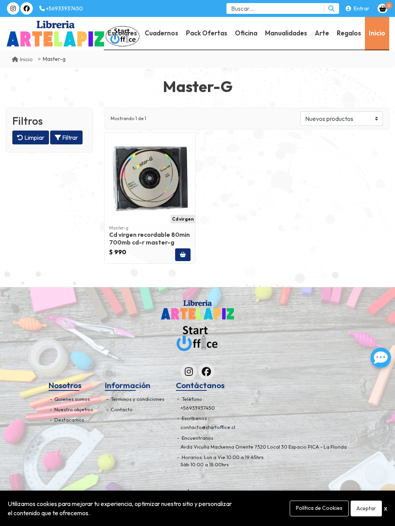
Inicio (377, 33)
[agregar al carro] (183, 254)
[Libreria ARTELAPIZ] (27, 33)
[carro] (383, 8)
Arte (322, 33)
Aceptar (366, 508)
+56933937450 (64, 8)
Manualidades (286, 33)
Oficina (246, 33)
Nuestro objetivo (73, 409)
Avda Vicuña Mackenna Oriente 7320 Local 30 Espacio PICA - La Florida (264, 447)
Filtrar (69, 137)
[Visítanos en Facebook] (206, 372)
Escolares (122, 33)
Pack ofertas (206, 33)
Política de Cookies (319, 507)
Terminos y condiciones (137, 399)
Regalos (349, 33)
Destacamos (68, 420)
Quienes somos (71, 399)
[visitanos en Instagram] (13, 8)
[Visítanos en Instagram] (189, 372)
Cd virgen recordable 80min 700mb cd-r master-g (149, 238)
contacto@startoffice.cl (208, 427)
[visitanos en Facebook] (26, 8)
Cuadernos (161, 33)
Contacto (121, 409)
